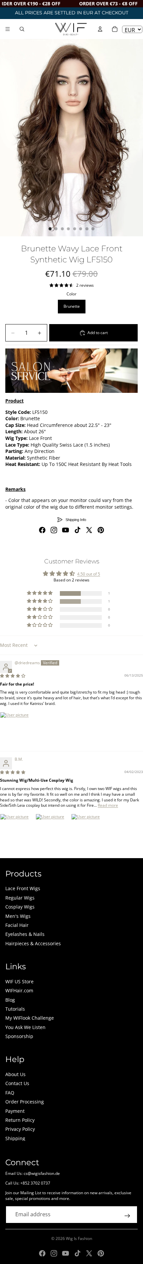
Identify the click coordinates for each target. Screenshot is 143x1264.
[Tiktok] (77, 530)
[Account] (100, 29)
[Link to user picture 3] (87, 830)
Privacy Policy (20, 1129)
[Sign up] (127, 1216)
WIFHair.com (19, 990)
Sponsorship (19, 1036)
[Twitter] (89, 530)
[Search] (22, 29)
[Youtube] (66, 530)
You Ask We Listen (25, 1027)
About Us (15, 1074)
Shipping (15, 1138)
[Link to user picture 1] (16, 728)
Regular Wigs (20, 898)
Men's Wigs (18, 916)
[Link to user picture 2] (52, 830)
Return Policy (20, 1120)
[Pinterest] (101, 530)
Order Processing (24, 1101)
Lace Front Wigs (22, 888)
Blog (10, 1000)
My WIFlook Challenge (29, 1018)
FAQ (9, 1092)
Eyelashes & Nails (25, 934)
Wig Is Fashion (79, 1238)
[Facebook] (42, 530)
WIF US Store (19, 981)
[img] (12, 676)
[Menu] (7, 29)
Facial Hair (17, 925)
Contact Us (17, 1083)
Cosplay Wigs (20, 907)
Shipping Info (76, 520)
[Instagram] (54, 530)
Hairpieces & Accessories (33, 943)
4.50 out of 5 (88, 574)
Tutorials (15, 1009)
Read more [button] (108, 805)
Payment (15, 1111)
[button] (40, 593)
